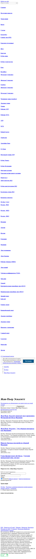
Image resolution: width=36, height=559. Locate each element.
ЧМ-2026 (3, 279)
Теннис (3, 106)
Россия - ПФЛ (5, 216)
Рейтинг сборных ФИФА (8, 261)
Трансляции (4, 19)
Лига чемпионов (6, 250)
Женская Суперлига (7, 80)
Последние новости (6, 13)
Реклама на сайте (5, 529)
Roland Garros (5, 132)
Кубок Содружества (7, 61)
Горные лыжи (5, 304)
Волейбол (3, 72)
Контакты (30, 527)
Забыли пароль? (13, 479)
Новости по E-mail (9, 527)
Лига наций (4, 267)
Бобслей (3, 299)
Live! (7, 202)
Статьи (3, 30)
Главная (3, 7)
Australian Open (5, 143)
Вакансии (24, 527)
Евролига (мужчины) (7, 43)
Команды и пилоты (6, 197)
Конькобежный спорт (7, 310)
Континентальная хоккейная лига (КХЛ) (13, 286)
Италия (3, 233)
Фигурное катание (6, 170)
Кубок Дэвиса (5, 160)
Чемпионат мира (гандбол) (9, 99)
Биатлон (3, 53)
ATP (2, 120)
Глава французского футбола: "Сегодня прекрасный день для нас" (15, 457)
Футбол (3, 202)
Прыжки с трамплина (7, 327)
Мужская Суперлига (7, 74)
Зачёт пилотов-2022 (6, 180)
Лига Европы (5, 256)
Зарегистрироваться (24, 479)
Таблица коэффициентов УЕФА (10, 273)
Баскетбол (4, 34)
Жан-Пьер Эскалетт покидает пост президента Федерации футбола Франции (17, 417)
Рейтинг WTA (5, 115)
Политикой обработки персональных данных (12, 362)
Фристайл (4, 344)
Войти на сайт (5, 1)
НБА (2, 49)
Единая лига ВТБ (6, 37)
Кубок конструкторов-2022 (9, 186)
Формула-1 (4, 177)
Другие (3, 350)
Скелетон (3, 339)
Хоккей (3, 283)
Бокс (2, 67)
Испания (3, 222)
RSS (2, 527)
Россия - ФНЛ (5, 210)
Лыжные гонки (5, 103)
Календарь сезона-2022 (7, 192)
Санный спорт (5, 333)
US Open (3, 149)
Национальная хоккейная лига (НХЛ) (12, 291)
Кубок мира (4, 56)
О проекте (14, 529)
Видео (2, 24)
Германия (4, 239)
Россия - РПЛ (5, 205)
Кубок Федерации (6, 166)
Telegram (18, 527)
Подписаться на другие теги (9, 409)
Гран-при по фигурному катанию (11, 173)
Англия (3, 227)
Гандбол (3, 84)
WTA (2, 126)
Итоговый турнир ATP (8, 154)
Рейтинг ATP (5, 109)
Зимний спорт (5, 296)
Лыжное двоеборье (6, 316)
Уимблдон (4, 137)
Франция (3, 244)
